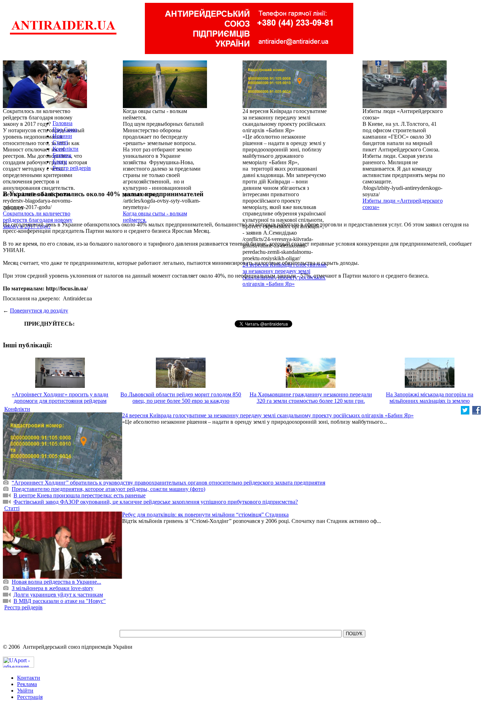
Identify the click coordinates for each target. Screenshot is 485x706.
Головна (62, 123)
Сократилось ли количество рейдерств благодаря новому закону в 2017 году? (37, 219)
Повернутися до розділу (39, 310)
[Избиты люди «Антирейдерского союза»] (405, 106)
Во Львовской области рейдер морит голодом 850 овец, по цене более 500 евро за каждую (180, 397)
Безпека (62, 155)
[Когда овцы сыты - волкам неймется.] (165, 106)
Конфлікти (65, 149)
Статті (60, 142)
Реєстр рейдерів (72, 168)
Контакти (28, 678)
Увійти (25, 691)
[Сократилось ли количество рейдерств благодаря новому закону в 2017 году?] (45, 106)
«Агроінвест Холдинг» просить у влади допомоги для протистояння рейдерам (60, 397)
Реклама (27, 684)
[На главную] (63, 34)
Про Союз (65, 130)
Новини (62, 136)
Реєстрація (30, 697)
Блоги (60, 162)
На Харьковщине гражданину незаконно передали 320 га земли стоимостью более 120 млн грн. (311, 397)
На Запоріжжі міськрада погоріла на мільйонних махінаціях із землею (429, 397)
